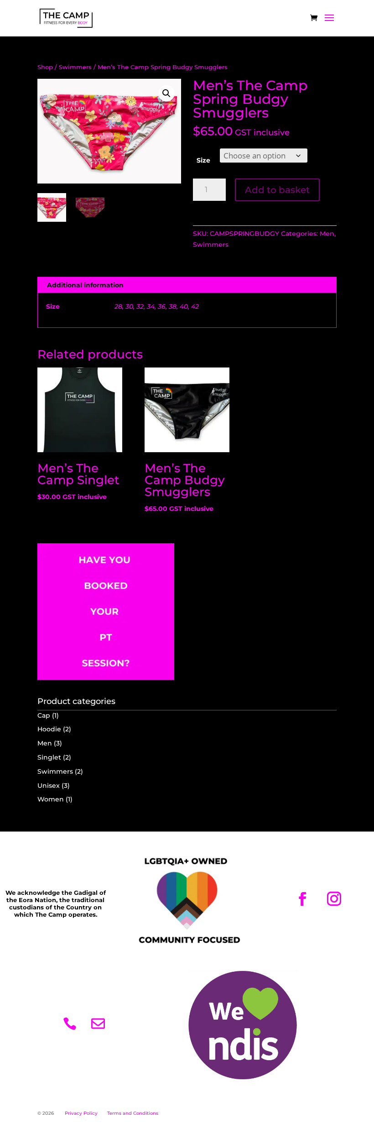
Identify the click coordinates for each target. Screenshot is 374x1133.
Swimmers (75, 67)
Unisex (48, 785)
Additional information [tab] (85, 285)
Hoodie (49, 729)
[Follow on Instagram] (334, 899)
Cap (43, 715)
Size (203, 160)
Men (327, 234)
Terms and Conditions (132, 1113)
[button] (166, 93)
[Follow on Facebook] (302, 899)
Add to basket (277, 189)
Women (50, 799)
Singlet (49, 757)
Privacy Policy (81, 1113)
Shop (45, 67)
